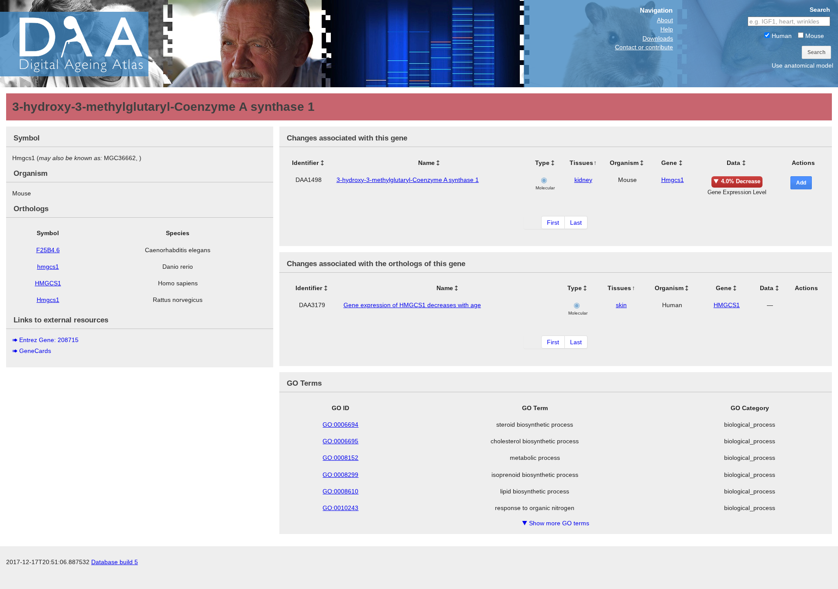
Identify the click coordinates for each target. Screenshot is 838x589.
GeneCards (35, 350)
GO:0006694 (340, 424)
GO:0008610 (340, 491)
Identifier (305, 162)
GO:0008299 (340, 474)
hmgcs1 (48, 266)
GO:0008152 (340, 457)
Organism (624, 162)
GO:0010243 (340, 507)
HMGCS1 (48, 283)
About (665, 20)
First (553, 222)
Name (426, 162)
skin (621, 304)
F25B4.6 (48, 250)
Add (801, 183)
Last (576, 222)
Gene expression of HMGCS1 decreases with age (412, 304)
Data (733, 162)
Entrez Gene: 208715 (49, 339)
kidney (583, 179)
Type (542, 162)
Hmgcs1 (48, 299)
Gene (669, 162)
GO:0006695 (340, 441)
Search (816, 52)
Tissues (581, 162)
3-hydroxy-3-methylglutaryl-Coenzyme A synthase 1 (408, 179)
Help (666, 29)
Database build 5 (114, 561)
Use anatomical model (802, 65)
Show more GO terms (555, 523)
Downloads (657, 38)
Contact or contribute (644, 47)
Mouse (814, 35)
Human (781, 35)
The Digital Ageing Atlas (87, 43)
